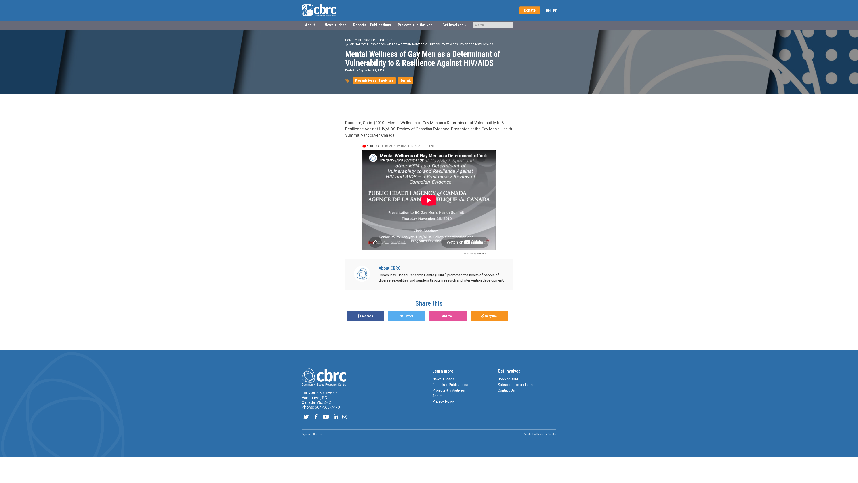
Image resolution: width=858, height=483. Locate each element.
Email (450, 316)
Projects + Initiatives (448, 390)
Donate (530, 10)
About (437, 396)
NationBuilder (548, 434)
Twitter (408, 316)
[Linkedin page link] (336, 417)
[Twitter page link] (306, 417)
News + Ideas (336, 25)
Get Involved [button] (453, 25)
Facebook (366, 316)
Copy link (490, 316)
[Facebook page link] (315, 417)
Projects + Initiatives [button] (415, 25)
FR (555, 10)
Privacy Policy (443, 401)
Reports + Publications (372, 25)
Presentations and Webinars (374, 80)
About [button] (310, 25)
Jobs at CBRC (508, 379)
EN (548, 10)
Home (349, 40)
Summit (405, 80)
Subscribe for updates (515, 385)
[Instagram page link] (345, 417)
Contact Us (506, 390)
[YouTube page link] (325, 417)
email (319, 434)
